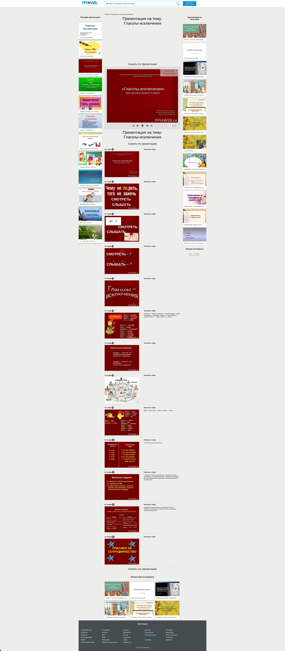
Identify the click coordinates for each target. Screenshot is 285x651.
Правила (197, 253)
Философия (106, 640)
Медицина (84, 635)
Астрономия (106, 630)
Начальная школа (150, 635)
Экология (169, 640)
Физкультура (127, 642)
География (169, 630)
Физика (83, 640)
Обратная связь (194, 255)
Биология (148, 630)
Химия (125, 640)
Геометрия (84, 632)
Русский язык (115, 14)
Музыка (125, 635)
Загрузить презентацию (189, 3)
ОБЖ (103, 637)
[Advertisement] (142, 41)
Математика (170, 632)
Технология (169, 637)
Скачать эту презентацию (142, 64)
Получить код (169, 71)
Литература (127, 632)
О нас (190, 253)
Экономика (148, 640)
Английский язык (86, 630)
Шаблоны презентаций (109, 642)
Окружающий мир (86, 637)
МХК (103, 635)
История (105, 632)
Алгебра (126, 630)
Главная (107, 14)
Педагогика (126, 637)
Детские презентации (88, 642)
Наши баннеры (169, 73)
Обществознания (171, 635)
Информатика (149, 632)
